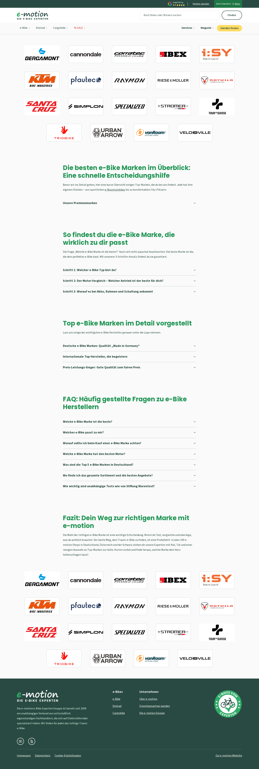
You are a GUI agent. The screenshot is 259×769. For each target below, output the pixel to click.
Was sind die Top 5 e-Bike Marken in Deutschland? (98, 465)
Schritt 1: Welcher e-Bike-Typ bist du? (89, 270)
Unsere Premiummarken (80, 203)
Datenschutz (42, 756)
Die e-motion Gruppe (152, 713)
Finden (232, 15)
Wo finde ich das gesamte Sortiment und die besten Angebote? (108, 475)
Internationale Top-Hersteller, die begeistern (95, 356)
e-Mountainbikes (115, 190)
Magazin (206, 28)
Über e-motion (148, 699)
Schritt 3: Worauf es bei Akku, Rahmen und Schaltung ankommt (108, 291)
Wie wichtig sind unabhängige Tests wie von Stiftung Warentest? (109, 486)
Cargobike (59, 28)
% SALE (78, 28)
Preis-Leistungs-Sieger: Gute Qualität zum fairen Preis (101, 367)
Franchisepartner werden (154, 706)
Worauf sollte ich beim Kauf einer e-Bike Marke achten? (102, 443)
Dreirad (40, 28)
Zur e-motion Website (228, 756)
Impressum (24, 756)
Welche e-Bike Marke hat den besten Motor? (94, 454)
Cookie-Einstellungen (68, 756)
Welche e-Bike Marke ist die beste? (87, 422)
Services (186, 28)
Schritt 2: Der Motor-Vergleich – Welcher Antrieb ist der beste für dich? (113, 281)
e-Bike (23, 28)
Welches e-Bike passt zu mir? (83, 432)
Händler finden (229, 28)
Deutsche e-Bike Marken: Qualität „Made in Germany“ (101, 346)
